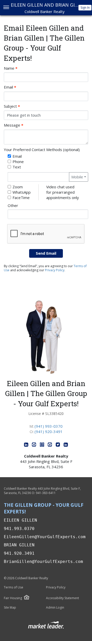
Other (13, 205)
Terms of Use (13, 587)
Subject (12, 106)
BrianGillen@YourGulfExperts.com (43, 561)
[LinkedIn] (27, 445)
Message (13, 125)
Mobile (77, 176)
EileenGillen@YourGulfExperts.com (45, 536)
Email (10, 87)
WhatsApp (22, 192)
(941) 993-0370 (48, 426)
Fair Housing (13, 598)
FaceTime (21, 197)
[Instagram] (43, 445)
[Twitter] (58, 445)
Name (10, 68)
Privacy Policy (54, 270)
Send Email (46, 253)
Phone (18, 161)
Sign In (85, 7)
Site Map (10, 608)
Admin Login (55, 608)
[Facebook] (35, 445)
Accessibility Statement (62, 598)
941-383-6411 (46, 493)
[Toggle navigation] (6, 8)
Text (17, 166)
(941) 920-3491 (48, 431)
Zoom (18, 186)
